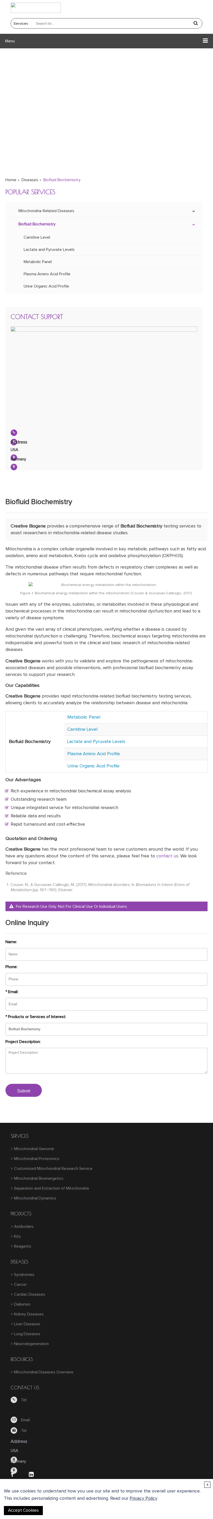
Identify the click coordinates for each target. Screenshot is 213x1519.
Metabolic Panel (38, 262)
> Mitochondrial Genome (32, 1149)
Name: (11, 942)
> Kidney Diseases (27, 1314)
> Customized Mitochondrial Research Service (51, 1168)
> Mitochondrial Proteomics (35, 1159)
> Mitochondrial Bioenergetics (37, 1178)
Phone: (11, 967)
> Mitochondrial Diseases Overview (42, 1372)
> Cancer (19, 1284)
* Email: (11, 992)
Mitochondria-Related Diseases (46, 211)
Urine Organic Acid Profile (46, 286)
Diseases (30, 180)
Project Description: (23, 1042)
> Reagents (21, 1246)
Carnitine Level (37, 237)
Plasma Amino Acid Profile (47, 274)
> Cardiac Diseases (28, 1294)
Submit (23, 1091)
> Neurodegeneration (30, 1344)
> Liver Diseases (25, 1324)
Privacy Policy (143, 1498)
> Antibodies (22, 1226)
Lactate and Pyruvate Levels (49, 249)
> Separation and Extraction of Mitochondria (50, 1188)
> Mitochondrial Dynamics (33, 1198)
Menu (10, 41)
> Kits (16, 1236)
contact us (167, 856)
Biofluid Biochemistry (37, 224)
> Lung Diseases (25, 1334)
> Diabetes (20, 1304)
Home (10, 180)
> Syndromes (22, 1275)
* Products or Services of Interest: (35, 1017)
